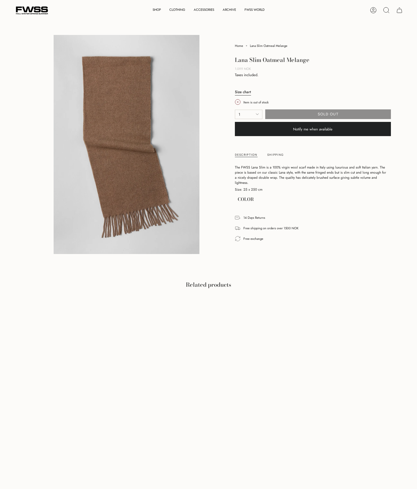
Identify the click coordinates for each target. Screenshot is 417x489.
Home (239, 45)
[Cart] (399, 10)
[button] (156, 10)
